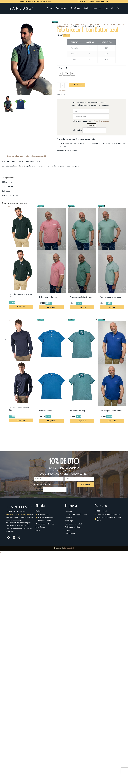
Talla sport (63, 71)
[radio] (60, 76)
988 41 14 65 (81, 1)
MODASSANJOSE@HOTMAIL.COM (98, 1)
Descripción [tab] (11, 159)
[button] (107, 8)
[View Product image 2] (20, 103)
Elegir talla (21, 309)
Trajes (49, 8)
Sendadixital (69, 551)
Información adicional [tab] (24, 159)
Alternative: (61, 98)
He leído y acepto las (92, 124)
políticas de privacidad (100, 124)
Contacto (97, 8)
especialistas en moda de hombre (18, 517)
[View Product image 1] (7, 103)
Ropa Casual (75, 8)
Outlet (87, 8)
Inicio (59, 25)
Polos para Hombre (97, 25)
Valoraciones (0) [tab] (39, 159)
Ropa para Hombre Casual (75, 25)
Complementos (61, 8)
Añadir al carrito (77, 88)
